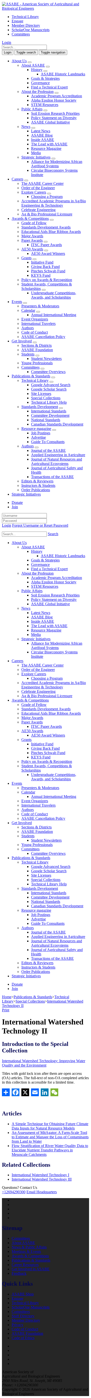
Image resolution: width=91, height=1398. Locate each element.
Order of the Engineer (38, 188)
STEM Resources (44, 105)
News (25, 127)
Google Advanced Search (50, 385)
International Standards (48, 411)
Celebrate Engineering (38, 210)
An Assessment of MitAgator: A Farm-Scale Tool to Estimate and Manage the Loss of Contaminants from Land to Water (50, 1137)
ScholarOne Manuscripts (31, 30)
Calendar (28, 310)
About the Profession (37, 91)
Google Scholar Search (48, 389)
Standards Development (39, 407)
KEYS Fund (40, 275)
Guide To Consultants (48, 442)
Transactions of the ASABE (52, 477)
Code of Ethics (23, 1338)
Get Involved (22, 341)
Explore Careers (33, 192)
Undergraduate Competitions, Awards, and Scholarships (53, 295)
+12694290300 (13, 1192)
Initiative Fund (42, 262)
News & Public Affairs (29, 1247)
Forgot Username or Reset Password (40, 525)
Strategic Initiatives (35, 157)
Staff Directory (23, 1316)
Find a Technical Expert (49, 87)
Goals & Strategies (45, 78)
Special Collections (45, 398)
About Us (19, 61)
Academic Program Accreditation (56, 96)
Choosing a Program (47, 197)
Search (53, 534)
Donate (17, 502)
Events (17, 302)
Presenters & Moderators (40, 306)
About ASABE (33, 65)
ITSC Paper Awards (46, 245)
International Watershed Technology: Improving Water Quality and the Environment (43, 1063)
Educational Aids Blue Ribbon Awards (51, 232)
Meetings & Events (26, 1251)
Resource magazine (36, 429)
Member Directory (26, 25)
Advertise (38, 437)
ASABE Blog (42, 135)
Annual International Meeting (53, 315)
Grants (26, 258)
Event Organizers (34, 319)
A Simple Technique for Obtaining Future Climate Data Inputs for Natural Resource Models (50, 1126)
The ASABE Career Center (42, 183)
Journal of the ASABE (48, 450)
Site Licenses (41, 394)
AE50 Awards (32, 249)
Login (6, 42)
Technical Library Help (49, 402)
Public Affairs (31, 109)
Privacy (17, 1325)
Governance (40, 83)
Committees (21, 34)
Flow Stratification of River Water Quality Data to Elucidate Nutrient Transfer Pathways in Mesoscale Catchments (50, 1150)
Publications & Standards (31, 376)
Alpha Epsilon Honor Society (53, 100)
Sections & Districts (36, 345)
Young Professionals (37, 363)
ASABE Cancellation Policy (43, 337)
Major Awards (32, 236)
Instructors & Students (38, 485)
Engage (17, 21)
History (36, 70)
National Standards (45, 420)
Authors (27, 328)
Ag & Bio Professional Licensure (46, 214)
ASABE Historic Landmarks (63, 74)
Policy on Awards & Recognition (46, 280)
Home (6, 997)
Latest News (40, 131)
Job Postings (40, 433)
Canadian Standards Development (57, 424)
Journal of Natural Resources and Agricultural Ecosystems (56, 461)
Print (5, 1010)
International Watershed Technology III (42, 1179)
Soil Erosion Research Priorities (55, 113)
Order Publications (35, 490)
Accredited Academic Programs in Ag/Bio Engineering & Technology (53, 203)
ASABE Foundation (37, 350)
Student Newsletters (46, 358)
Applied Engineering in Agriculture (58, 455)
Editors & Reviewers (37, 481)
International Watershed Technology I (40, 1175)
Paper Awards (32, 240)
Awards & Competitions (30, 218)
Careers (17, 179)
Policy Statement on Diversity (54, 118)
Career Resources (25, 1265)
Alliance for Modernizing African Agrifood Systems (56, 164)
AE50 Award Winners (48, 253)
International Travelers (38, 323)
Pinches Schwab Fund (48, 271)
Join (15, 507)
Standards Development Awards (46, 227)
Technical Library (25, 17)
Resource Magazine (46, 148)
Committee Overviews (48, 372)
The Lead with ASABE (49, 144)
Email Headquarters (41, 1192)
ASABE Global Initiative (50, 122)
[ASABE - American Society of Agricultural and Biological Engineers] (45, 8)
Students (27, 354)
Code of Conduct (34, 332)
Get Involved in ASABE (31, 1269)
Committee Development (50, 415)
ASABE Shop (23, 1294)
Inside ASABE (42, 140)
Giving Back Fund (45, 267)
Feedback (19, 1273)
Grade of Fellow (34, 223)
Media (36, 153)
